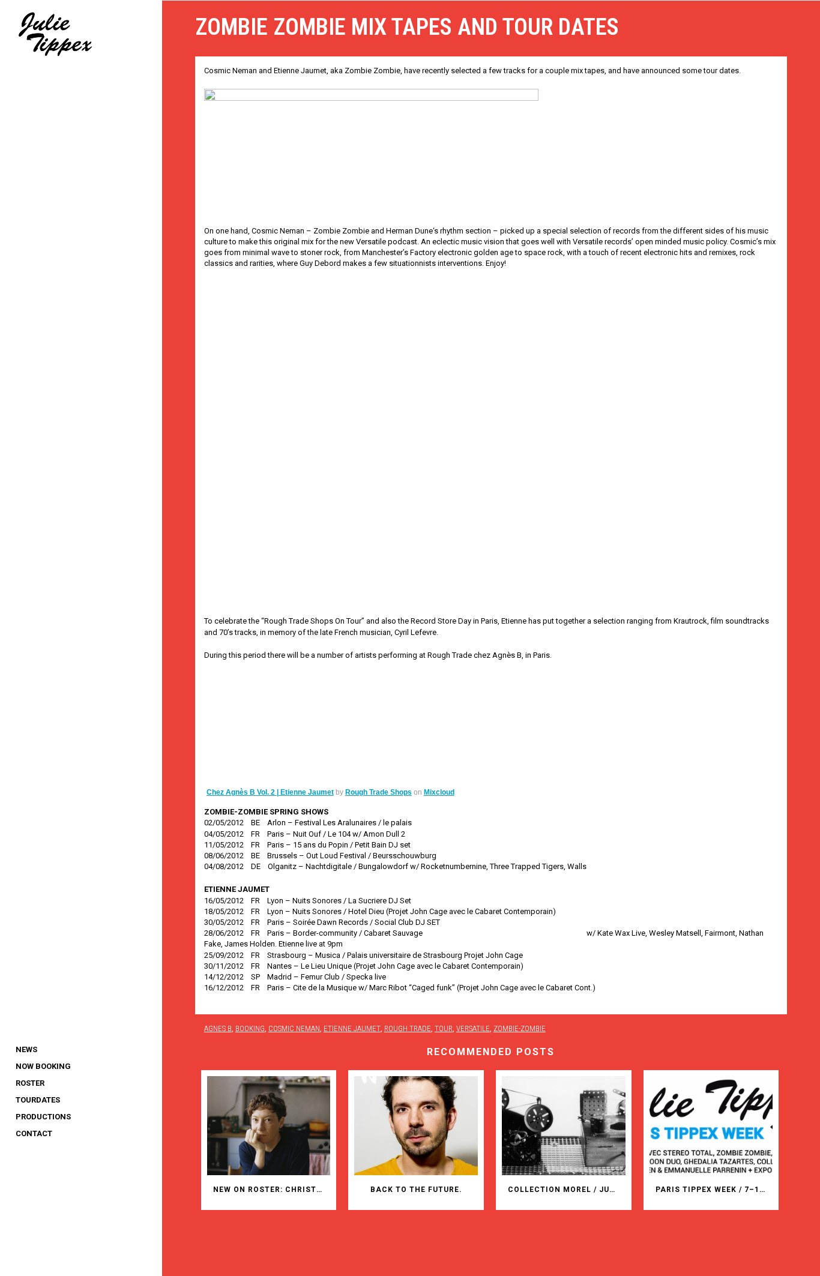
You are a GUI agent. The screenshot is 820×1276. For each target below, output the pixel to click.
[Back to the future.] (416, 1125)
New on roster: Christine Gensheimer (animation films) (272, 1189)
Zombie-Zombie (519, 1028)
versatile (473, 1028)
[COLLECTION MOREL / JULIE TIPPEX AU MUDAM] (564, 1125)
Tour (444, 1028)
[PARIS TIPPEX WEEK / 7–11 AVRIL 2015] (711, 1125)
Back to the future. (416, 1189)
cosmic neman (294, 1028)
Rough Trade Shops (378, 792)
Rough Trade (407, 1028)
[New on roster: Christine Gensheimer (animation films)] (269, 1125)
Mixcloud (439, 792)
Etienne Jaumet (352, 1028)
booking (250, 1028)
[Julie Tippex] (81, 33)
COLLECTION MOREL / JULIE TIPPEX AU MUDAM (567, 1189)
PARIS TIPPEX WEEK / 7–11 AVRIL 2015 (714, 1189)
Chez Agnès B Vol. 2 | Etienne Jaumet (270, 792)
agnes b (218, 1028)
